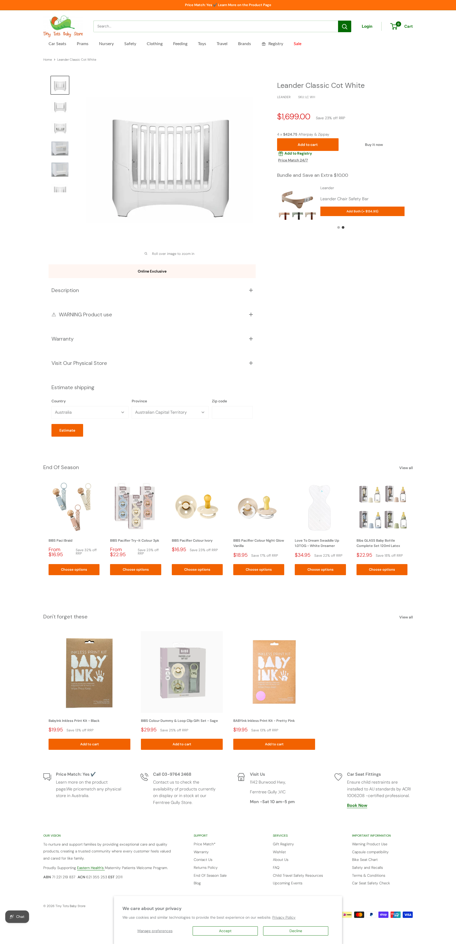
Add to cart (308, 144)
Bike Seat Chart (365, 859)
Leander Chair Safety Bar (344, 199)
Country (58, 401)
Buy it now (374, 144)
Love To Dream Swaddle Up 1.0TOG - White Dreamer (317, 543)
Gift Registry (283, 844)
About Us (280, 859)
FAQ (276, 867)
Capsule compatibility (370, 852)
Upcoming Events (287, 883)
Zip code (219, 401)
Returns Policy (206, 867)
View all (406, 467)
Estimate (67, 430)
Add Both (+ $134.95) (362, 211)
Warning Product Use (369, 844)
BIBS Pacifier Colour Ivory (192, 540)
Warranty (201, 852)
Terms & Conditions (368, 875)
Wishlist (279, 852)
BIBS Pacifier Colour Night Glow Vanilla (258, 543)
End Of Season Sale (210, 875)
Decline (295, 930)
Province (139, 401)
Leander (284, 97)
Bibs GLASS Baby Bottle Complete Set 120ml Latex (378, 543)
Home (47, 60)
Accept (225, 930)
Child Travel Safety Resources (298, 875)
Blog (197, 883)
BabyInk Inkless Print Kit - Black (74, 720)
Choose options (74, 569)
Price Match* (205, 844)
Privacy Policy (284, 917)
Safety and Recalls (367, 867)
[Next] (412, 528)
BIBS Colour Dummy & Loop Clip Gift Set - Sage (179, 720)
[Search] (344, 26)
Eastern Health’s (91, 867)
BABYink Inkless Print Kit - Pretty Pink (264, 720)
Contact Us (203, 859)
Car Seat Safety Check (371, 883)
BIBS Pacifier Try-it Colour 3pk (134, 540)
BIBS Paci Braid (60, 540)
